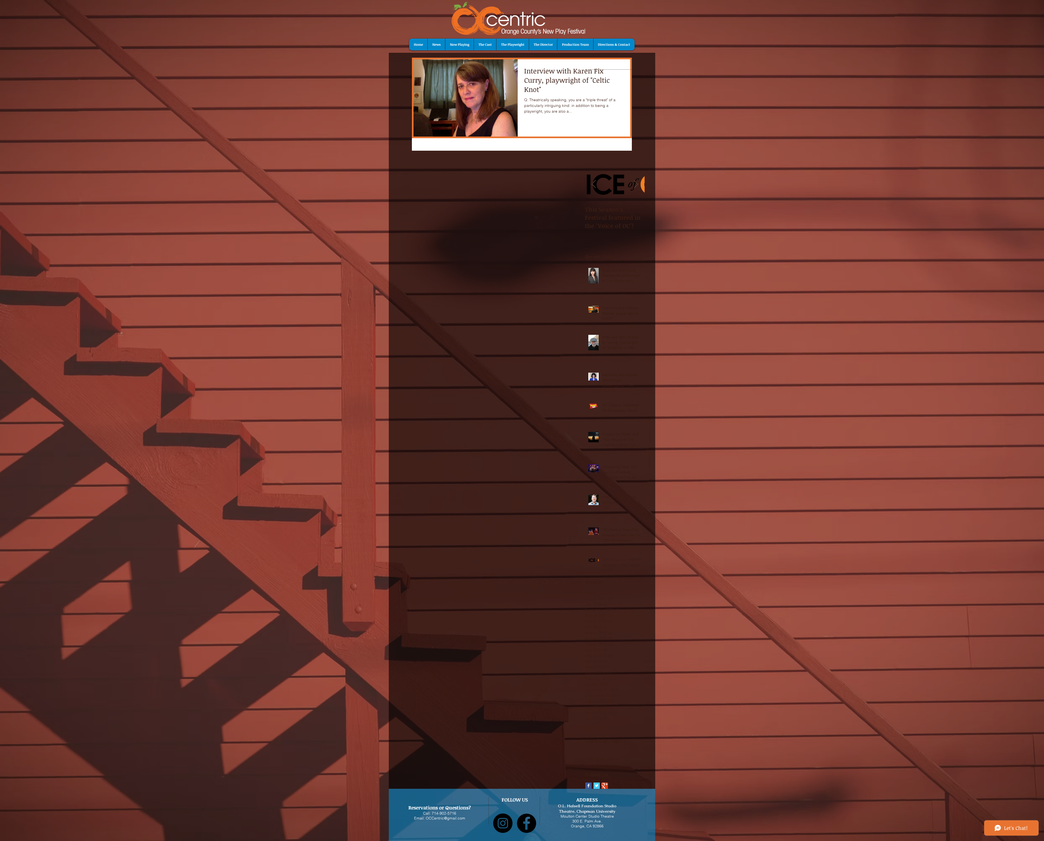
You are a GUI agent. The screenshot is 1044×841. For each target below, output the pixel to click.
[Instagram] (502, 823)
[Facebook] (526, 823)
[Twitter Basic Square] (597, 786)
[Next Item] (635, 184)
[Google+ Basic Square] (605, 786)
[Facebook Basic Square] (588, 786)
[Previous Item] (593, 184)
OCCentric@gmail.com (445, 818)
